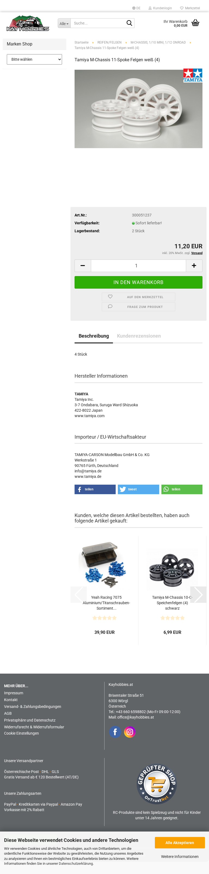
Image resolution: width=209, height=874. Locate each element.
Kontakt (11, 700)
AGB (8, 713)
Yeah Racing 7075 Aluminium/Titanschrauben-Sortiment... (106, 602)
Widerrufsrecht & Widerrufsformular (34, 727)
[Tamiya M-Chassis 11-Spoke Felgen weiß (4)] (138, 108)
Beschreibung (94, 336)
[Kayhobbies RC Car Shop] (28, 23)
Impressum (13, 693)
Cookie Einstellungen (21, 733)
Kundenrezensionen (139, 336)
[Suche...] (129, 23)
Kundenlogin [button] (162, 8)
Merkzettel (191, 8)
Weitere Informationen (180, 856)
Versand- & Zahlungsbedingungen (32, 706)
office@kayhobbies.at (135, 717)
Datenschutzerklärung (76, 863)
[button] (136, 8)
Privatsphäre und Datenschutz (30, 720)
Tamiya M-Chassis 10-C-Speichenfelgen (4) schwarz (172, 602)
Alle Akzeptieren (179, 843)
